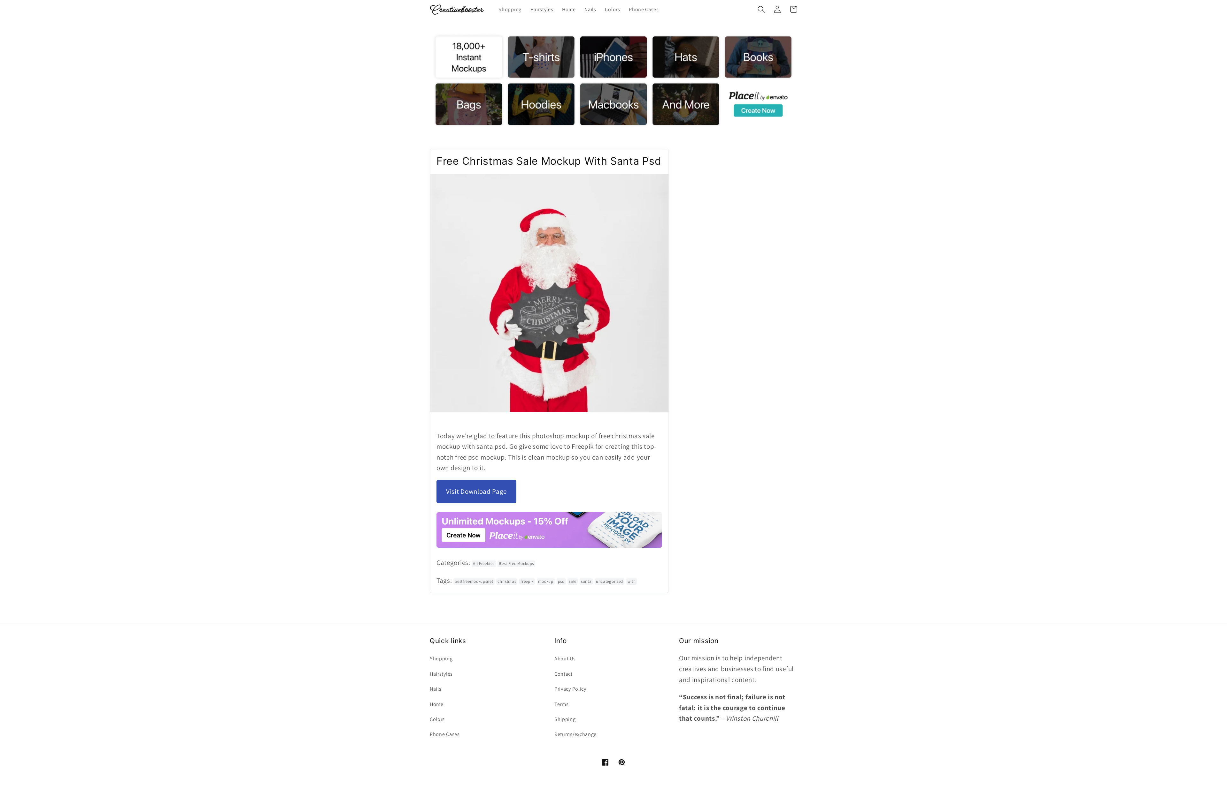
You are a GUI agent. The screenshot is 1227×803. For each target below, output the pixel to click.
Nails (435, 689)
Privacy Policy (570, 689)
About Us (565, 658)
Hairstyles (441, 674)
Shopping (441, 658)
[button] (761, 9)
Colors (437, 719)
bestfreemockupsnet (474, 581)
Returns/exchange (575, 734)
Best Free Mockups (516, 563)
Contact (563, 674)
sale (572, 581)
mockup (545, 581)
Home (437, 704)
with (632, 581)
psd (561, 581)
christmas (507, 581)
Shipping (565, 719)
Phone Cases (445, 734)
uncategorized (609, 581)
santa (586, 581)
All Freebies (483, 563)
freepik (527, 581)
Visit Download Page (476, 491)
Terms (561, 704)
